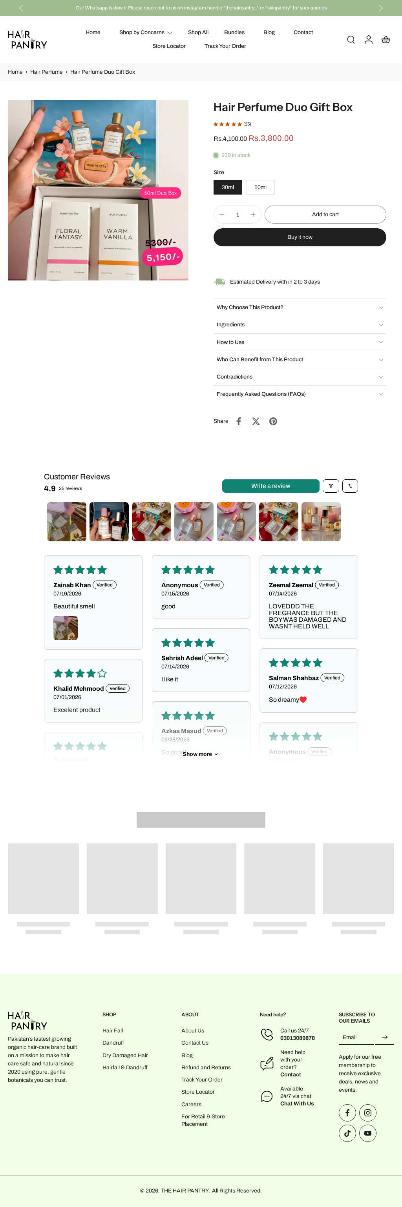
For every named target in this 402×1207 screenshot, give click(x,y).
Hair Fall (112, 1031)
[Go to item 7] (321, 521)
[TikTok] (347, 1133)
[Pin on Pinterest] (273, 421)
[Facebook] (347, 1112)
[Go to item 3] (151, 521)
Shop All (198, 32)
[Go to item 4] (194, 521)
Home (93, 32)
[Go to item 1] (66, 521)
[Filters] (331, 486)
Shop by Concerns (141, 32)
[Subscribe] (384, 1037)
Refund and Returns (206, 1067)
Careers (191, 1104)
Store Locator (169, 46)
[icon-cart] (385, 39)
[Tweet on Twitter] (256, 421)
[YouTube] (367, 1133)
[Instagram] (367, 1112)
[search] (351, 39)
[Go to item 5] (236, 521)
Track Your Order (225, 46)
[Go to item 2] (109, 521)
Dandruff (113, 1043)
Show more (197, 754)
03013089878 (297, 1038)
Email (349, 1038)
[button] (325, 215)
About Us (192, 1031)
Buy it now (299, 237)
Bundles (234, 32)
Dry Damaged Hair (125, 1055)
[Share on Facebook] (238, 421)
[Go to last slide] (21, 8)
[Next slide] (381, 8)
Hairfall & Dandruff (125, 1067)
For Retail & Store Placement (203, 1120)
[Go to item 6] (278, 521)
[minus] (222, 214)
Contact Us (194, 1043)
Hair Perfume (46, 72)
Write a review (271, 485)
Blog (269, 32)
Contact (303, 32)
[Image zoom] (98, 190)
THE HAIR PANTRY (185, 1191)
